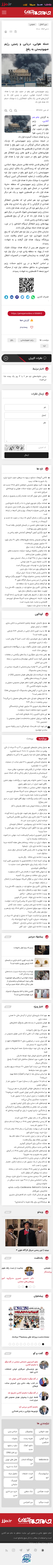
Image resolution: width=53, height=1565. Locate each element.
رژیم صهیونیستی (27, 340)
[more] (7, 937)
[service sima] (32, 5)
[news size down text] (15, 111)
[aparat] (37, 1550)
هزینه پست (28, 1438)
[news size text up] (6, 111)
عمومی (32, 24)
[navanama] (48, 5)
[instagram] (15, 1550)
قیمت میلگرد (43, 1502)
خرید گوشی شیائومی (43, 1440)
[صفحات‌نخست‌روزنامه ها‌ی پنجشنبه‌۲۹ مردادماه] (26, 1318)
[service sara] (40, 5)
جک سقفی (28, 1491)
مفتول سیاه (13, 1473)
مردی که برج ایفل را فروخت (23, 947)
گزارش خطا (24, 320)
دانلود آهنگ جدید (28, 1447)
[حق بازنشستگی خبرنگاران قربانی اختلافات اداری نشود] (44, 1367)
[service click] (25, 5)
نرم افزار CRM (11, 1452)
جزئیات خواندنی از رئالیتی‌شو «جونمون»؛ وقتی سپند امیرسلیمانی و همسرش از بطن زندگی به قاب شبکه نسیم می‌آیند (19, 981)
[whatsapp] (33, 297)
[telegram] (27, 297)
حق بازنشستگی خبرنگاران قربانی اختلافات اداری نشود (21, 1371)
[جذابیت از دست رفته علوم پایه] (43, 1271)
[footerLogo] (35, 1521)
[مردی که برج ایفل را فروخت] (41, 950)
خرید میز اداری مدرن (11, 1493)
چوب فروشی (43, 1431)
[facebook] (17, 297)
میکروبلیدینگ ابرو (43, 1475)
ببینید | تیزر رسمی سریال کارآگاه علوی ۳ (32, 1250)
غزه (44, 345)
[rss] (8, 1550)
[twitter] (22, 297)
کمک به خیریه (11, 1466)
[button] (34, 1287)
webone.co (43, 1459)
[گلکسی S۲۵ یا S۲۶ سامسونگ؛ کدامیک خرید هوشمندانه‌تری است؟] (41, 994)
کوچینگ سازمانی (14, 1482)
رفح (11, 340)
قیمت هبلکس (42, 1491)
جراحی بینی (12, 1431)
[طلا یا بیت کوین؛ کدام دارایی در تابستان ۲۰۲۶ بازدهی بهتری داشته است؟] (41, 962)
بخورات (14, 1438)
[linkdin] (11, 297)
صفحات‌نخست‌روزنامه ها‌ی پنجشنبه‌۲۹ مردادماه (30, 1337)
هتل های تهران (11, 1459)
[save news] (15, 32)
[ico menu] (5, 12)
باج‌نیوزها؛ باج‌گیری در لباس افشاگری (25, 1411)
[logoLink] (37, 12)
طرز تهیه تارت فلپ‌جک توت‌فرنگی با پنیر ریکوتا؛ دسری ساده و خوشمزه (26, 728)
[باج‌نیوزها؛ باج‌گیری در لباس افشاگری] (44, 1410)
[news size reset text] (10, 111)
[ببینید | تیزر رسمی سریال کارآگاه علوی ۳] (26, 1232)
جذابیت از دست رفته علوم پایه (24, 1268)
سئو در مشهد (12, 1445)
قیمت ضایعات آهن (27, 1475)
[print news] (5, 32)
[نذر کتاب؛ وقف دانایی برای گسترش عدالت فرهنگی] (44, 1382)
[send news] (11, 31)
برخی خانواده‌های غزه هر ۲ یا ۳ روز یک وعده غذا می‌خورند (25, 378)
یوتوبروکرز (29, 1431)
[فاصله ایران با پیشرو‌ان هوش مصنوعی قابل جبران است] (44, 1396)
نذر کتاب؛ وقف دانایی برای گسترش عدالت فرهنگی (21, 1385)
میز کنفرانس (28, 1502)
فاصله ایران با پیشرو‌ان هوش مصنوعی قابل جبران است (21, 1399)
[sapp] (44, 1550)
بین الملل (43, 24)
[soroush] (6, 297)
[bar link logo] (6, 4)
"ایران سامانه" (34, 1543)
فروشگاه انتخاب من (27, 1461)
